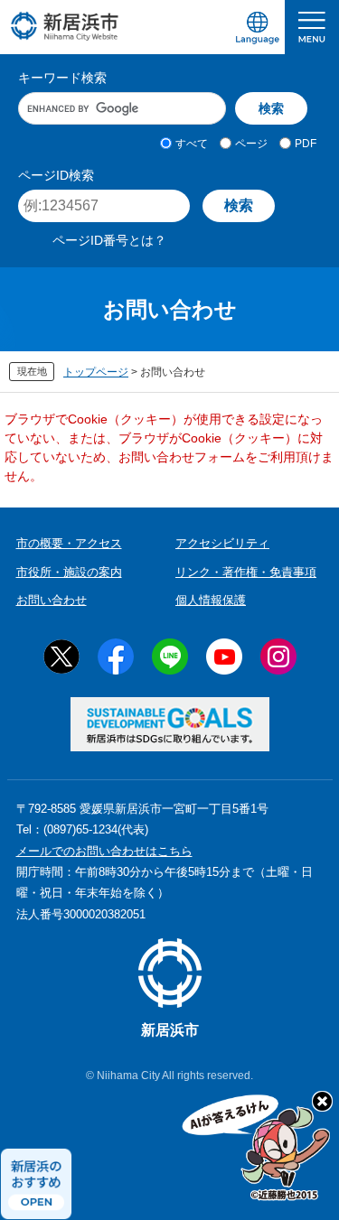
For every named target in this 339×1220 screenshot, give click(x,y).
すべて (191, 143)
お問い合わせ (51, 600)
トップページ (95, 372)
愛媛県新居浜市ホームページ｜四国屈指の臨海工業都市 (65, 26)
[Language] (258, 27)
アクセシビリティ (222, 543)
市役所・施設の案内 (69, 572)
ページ (251, 143)
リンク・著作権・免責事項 (245, 572)
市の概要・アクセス (69, 543)
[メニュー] (312, 27)
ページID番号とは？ (109, 240)
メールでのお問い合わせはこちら (104, 851)
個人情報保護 (210, 600)
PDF (305, 143)
